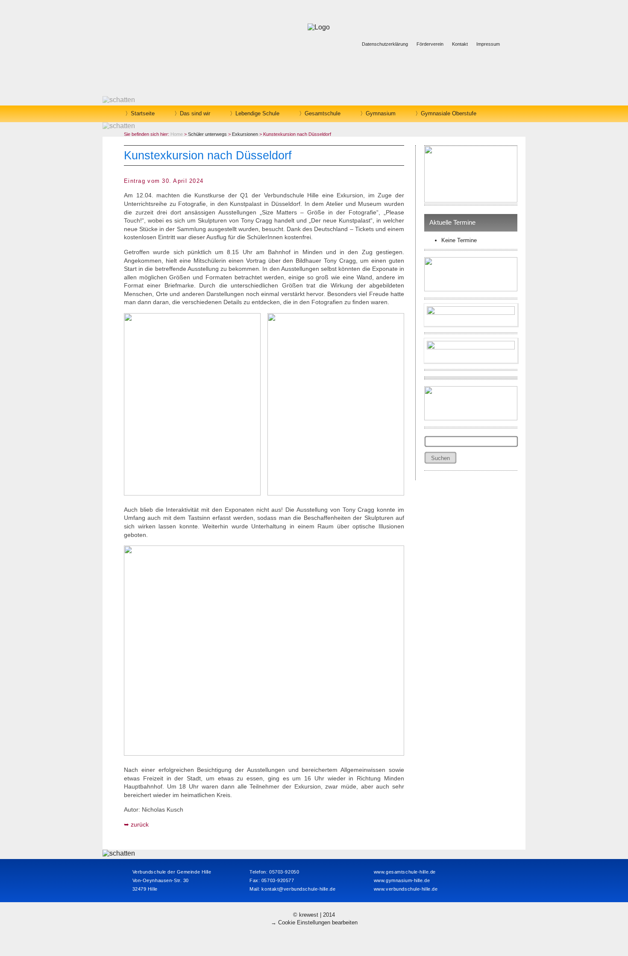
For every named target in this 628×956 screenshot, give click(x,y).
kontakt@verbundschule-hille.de (298, 888)
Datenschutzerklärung (385, 44)
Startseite (143, 113)
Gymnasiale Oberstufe (448, 113)
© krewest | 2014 (314, 915)
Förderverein (430, 44)
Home (176, 134)
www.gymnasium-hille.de (402, 880)
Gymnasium (381, 113)
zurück (140, 824)
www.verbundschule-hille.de (406, 888)
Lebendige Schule (257, 113)
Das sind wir (195, 113)
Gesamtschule (322, 113)
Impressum (488, 44)
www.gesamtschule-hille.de (405, 871)
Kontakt (460, 44)
